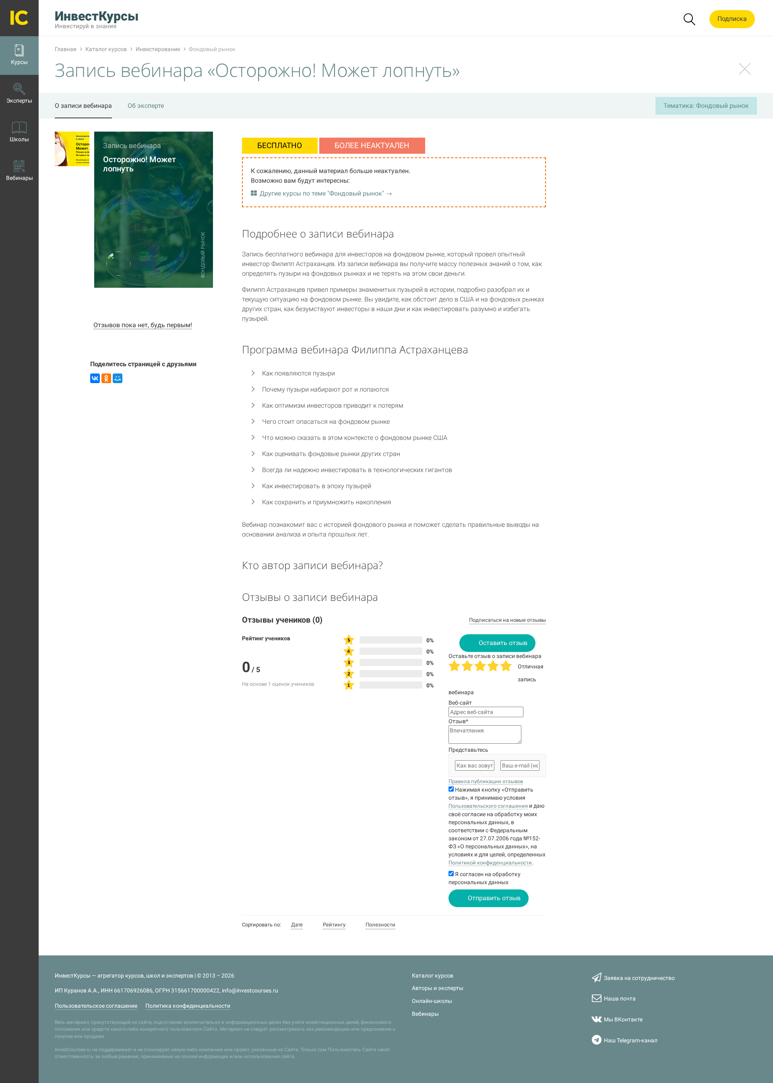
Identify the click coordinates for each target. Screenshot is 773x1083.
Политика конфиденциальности (187, 1006)
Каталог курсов (432, 975)
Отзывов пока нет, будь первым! (142, 325)
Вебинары (425, 1014)
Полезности (380, 925)
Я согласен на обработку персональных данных (485, 878)
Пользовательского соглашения (488, 806)
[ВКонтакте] (95, 378)
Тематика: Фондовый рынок (706, 105)
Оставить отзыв (503, 643)
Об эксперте (146, 105)
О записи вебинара (83, 105)
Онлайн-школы (432, 1001)
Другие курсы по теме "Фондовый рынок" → (326, 193)
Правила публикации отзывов (486, 781)
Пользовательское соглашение (96, 1006)
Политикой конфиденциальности (490, 863)
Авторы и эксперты (437, 988)
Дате (297, 925)
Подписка (732, 19)
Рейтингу (334, 925)
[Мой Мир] (117, 378)
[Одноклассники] (106, 378)
